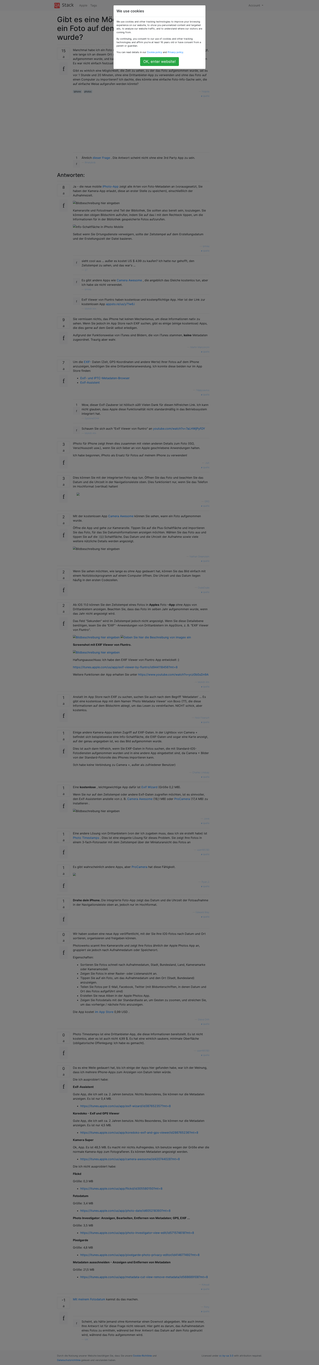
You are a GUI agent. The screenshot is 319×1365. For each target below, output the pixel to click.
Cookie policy (154, 52)
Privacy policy (175, 52)
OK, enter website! (159, 61)
